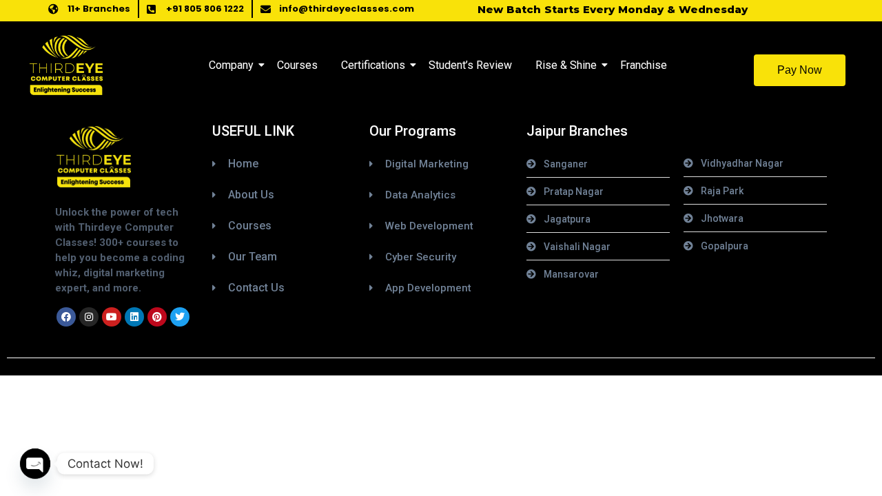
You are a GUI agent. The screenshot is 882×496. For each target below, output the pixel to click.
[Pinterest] (157, 317)
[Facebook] (66, 317)
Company (231, 65)
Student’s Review (470, 65)
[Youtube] (111, 317)
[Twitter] (179, 317)
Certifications (373, 65)
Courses (297, 65)
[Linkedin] (134, 317)
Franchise (643, 65)
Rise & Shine (566, 65)
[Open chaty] (35, 463)
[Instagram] (89, 317)
